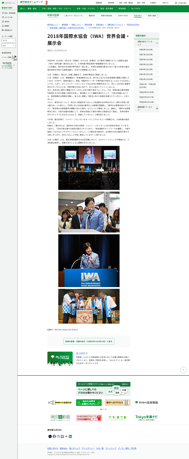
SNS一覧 (100, 448)
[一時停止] (106, 409)
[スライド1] (101, 409)
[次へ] (156, 409)
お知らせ (165, 3)
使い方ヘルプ (74, 448)
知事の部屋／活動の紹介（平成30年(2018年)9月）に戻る (88, 341)
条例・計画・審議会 (126, 3)
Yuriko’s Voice (123, 15)
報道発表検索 (6, 53)
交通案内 (153, 3)
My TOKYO (135, 8)
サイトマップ (110, 448)
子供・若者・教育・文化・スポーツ (56, 8)
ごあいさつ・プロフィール (73, 15)
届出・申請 (141, 3)
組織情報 (99, 3)
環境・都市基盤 (106, 8)
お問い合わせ (52, 448)
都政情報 (122, 8)
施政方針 (92, 15)
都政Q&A (63, 448)
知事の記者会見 (106, 15)
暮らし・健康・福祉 (28, 8)
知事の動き (138, 15)
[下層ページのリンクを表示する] (157, 43)
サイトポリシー (88, 448)
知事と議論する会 (154, 15)
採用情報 (111, 3)
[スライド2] (103, 409)
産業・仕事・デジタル (86, 8)
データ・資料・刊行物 (127, 448)
